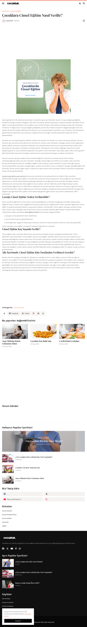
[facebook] (22, 494)
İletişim (4, 610)
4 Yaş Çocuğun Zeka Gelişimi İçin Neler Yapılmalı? (33, 457)
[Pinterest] (33, 313)
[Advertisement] (43, 40)
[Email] (38, 313)
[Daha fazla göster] (43, 313)
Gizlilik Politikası (7, 606)
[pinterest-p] (16, 549)
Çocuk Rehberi (16, 11)
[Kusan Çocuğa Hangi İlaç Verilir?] (8, 584)
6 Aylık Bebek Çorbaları (69, 341)
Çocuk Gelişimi (7, 511)
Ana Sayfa (5, 11)
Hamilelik (5, 522)
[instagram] (64, 499)
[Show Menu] (3, 3)
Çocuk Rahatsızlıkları (9, 515)
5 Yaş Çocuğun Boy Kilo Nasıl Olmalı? (29, 562)
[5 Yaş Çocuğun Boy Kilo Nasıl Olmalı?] (8, 563)
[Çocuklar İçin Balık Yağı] (43, 331)
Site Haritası (6, 599)
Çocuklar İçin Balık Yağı (41, 341)
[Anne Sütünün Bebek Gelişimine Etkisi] (15, 331)
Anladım (18, 621)
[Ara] (84, 3)
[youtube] (12, 549)
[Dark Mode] (80, 3)
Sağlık (4, 526)
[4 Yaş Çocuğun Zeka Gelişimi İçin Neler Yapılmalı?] (8, 458)
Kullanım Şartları (8, 602)
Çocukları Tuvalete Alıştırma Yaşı (27, 468)
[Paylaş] (84, 21)
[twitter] (64, 494)
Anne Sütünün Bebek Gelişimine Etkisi (11, 342)
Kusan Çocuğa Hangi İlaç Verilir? (27, 583)
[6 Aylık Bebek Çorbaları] (72, 331)
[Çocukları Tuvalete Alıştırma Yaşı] (8, 469)
